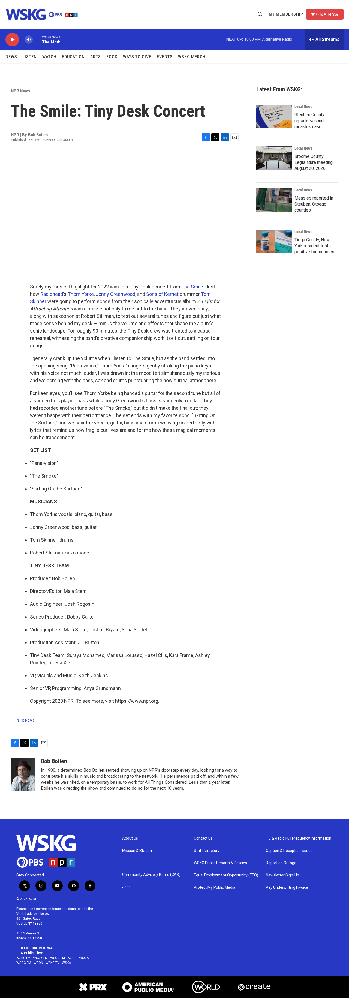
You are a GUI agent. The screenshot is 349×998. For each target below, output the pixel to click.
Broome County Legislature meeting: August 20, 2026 (313, 162)
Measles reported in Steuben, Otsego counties (313, 204)
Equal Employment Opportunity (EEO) (226, 875)
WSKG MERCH (192, 57)
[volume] (28, 40)
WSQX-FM (40, 958)
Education (73, 57)
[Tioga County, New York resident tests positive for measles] (274, 241)
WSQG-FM (57, 958)
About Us (130, 838)
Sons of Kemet (162, 294)
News (11, 57)
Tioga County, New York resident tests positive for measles (314, 245)
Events (165, 57)
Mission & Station (137, 851)
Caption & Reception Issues (289, 851)
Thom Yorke (81, 294)
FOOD (112, 57)
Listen (30, 57)
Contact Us (203, 838)
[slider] (37, 39)
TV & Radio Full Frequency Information (298, 838)
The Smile (192, 287)
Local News (303, 106)
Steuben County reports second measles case (309, 120)
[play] (12, 40)
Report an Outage (281, 863)
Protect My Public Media (214, 887)
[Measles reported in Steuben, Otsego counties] (274, 200)
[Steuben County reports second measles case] (274, 116)
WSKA (66, 963)
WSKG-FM (23, 958)
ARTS (95, 57)
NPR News (20, 91)
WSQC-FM (23, 963)
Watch (49, 57)
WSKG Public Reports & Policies (220, 863)
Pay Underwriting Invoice (287, 887)
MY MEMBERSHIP (286, 14)
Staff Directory (206, 851)
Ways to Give (137, 57)
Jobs (126, 887)
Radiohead (51, 294)
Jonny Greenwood (115, 294)
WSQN (38, 963)
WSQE (72, 958)
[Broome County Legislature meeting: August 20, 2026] (274, 158)
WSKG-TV (52, 963)
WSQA (84, 958)
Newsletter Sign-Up (282, 875)
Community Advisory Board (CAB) (151, 875)
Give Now (327, 14)
